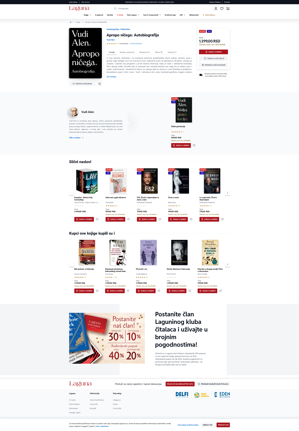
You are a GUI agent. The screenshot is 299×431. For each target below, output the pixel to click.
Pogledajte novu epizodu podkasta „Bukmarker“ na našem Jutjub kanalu (149, 2)
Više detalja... (112, 77)
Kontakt (227, 2)
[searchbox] (149, 8)
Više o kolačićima (102, 426)
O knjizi (112, 52)
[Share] (99, 83)
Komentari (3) (144, 52)
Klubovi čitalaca (214, 2)
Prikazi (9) (159, 52)
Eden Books (73, 2)
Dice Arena (85, 2)
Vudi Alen (111, 40)
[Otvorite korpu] (228, 8)
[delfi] (182, 395)
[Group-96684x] (222, 395)
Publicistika (125, 29)
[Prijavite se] (216, 8)
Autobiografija (113, 29)
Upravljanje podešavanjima (188, 425)
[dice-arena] (201, 395)
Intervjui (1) (172, 52)
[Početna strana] (80, 8)
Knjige (78, 22)
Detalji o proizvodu (127, 52)
